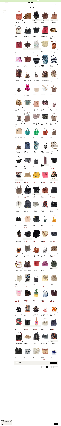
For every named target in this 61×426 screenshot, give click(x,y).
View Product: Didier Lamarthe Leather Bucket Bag (45, 191)
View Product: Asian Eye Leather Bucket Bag (27, 90)
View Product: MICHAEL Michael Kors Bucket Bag (36, 206)
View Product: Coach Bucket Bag (36, 191)
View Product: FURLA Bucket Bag (27, 104)
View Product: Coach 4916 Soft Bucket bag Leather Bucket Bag (45, 46)
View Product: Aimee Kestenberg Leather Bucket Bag (45, 338)
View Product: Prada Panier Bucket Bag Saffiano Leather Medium (36, 104)
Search (49, 2)
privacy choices (9, 423)
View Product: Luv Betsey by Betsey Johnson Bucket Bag (36, 118)
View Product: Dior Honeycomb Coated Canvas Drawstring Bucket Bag (18, 353)
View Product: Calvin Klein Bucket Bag (36, 176)
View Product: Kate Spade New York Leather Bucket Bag (54, 147)
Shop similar (34, 20)
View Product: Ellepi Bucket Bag (45, 17)
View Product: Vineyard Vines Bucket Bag (18, 176)
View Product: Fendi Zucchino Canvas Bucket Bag (45, 147)
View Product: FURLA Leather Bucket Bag (54, 323)
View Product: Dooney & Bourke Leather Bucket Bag (54, 338)
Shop (3, 2)
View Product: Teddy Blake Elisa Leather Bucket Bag (27, 17)
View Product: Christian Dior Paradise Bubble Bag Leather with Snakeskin (18, 265)
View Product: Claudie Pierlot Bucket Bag (18, 104)
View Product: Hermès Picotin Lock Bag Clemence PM (54, 90)
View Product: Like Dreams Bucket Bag (54, 280)
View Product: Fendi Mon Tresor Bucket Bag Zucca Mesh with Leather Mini (36, 75)
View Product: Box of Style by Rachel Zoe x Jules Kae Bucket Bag (18, 133)
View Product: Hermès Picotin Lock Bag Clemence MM (54, 118)
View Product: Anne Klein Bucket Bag (18, 32)
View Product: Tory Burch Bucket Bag (36, 323)
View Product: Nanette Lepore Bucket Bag (18, 17)
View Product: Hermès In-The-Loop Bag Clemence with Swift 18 (54, 133)
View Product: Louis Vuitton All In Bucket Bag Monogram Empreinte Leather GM (36, 280)
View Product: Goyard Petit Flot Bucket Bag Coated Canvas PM (27, 309)
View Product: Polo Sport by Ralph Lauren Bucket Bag (45, 32)
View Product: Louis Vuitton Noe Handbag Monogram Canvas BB (18, 147)
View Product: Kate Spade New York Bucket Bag (36, 90)
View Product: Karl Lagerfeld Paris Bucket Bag (54, 206)
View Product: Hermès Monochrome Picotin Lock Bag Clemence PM (36, 133)
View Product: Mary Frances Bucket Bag (54, 176)
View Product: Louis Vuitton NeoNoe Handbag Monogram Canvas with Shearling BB (27, 75)
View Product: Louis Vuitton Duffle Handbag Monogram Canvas (18, 250)
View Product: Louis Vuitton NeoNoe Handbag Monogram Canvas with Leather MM (45, 75)
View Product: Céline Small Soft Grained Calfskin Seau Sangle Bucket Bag (45, 221)
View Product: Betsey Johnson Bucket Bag (54, 61)
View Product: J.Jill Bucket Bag (54, 162)
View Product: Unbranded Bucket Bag (27, 46)
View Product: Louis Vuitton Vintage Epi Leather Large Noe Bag (18, 338)
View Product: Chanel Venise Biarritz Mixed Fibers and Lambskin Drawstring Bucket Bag (54, 353)
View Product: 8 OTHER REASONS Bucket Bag (27, 176)
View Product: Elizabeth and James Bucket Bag (36, 338)
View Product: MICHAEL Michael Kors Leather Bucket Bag (27, 32)
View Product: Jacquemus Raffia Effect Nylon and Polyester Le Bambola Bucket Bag (18, 162)
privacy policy (3, 424)
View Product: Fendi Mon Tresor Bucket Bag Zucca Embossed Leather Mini (18, 90)
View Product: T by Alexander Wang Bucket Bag (27, 235)
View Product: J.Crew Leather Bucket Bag (54, 75)
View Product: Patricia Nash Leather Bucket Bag (27, 323)
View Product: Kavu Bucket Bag (27, 280)
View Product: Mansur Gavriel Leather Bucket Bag (36, 32)
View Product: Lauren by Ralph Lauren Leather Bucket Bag (18, 46)
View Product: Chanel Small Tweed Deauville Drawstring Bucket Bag (36, 353)
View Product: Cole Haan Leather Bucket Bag (27, 191)
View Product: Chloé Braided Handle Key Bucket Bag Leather (36, 162)
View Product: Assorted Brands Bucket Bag (18, 61)
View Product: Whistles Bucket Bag (18, 280)
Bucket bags (4, 10)
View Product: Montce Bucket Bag (45, 235)
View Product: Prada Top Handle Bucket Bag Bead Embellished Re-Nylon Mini (18, 309)
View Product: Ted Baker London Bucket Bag (36, 265)
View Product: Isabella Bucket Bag (54, 235)
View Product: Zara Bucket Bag (45, 280)
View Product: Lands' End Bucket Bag (45, 206)
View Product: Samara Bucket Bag (27, 118)
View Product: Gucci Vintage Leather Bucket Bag (36, 61)
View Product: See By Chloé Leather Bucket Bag (36, 17)
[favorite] (22, 20)
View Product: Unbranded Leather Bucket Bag (54, 17)
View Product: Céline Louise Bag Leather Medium (36, 250)
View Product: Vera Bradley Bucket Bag (36, 46)
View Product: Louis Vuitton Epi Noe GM (54, 221)
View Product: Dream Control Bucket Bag (54, 294)
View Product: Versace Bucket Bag (45, 104)
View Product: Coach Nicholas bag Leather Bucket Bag (54, 46)
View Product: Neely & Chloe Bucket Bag (45, 294)
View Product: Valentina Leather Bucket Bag (18, 235)
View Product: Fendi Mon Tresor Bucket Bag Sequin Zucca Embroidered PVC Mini (45, 250)
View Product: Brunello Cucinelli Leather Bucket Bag (27, 250)
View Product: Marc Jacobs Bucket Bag (36, 221)
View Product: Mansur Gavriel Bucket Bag (27, 221)
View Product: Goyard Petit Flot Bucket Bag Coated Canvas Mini (54, 104)
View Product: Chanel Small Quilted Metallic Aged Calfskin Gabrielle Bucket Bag (27, 353)
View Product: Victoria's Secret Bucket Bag (18, 294)
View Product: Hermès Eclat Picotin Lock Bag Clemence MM (45, 133)
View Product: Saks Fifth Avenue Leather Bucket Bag (54, 32)
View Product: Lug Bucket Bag (54, 265)
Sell (6, 2)
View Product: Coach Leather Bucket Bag (27, 162)
